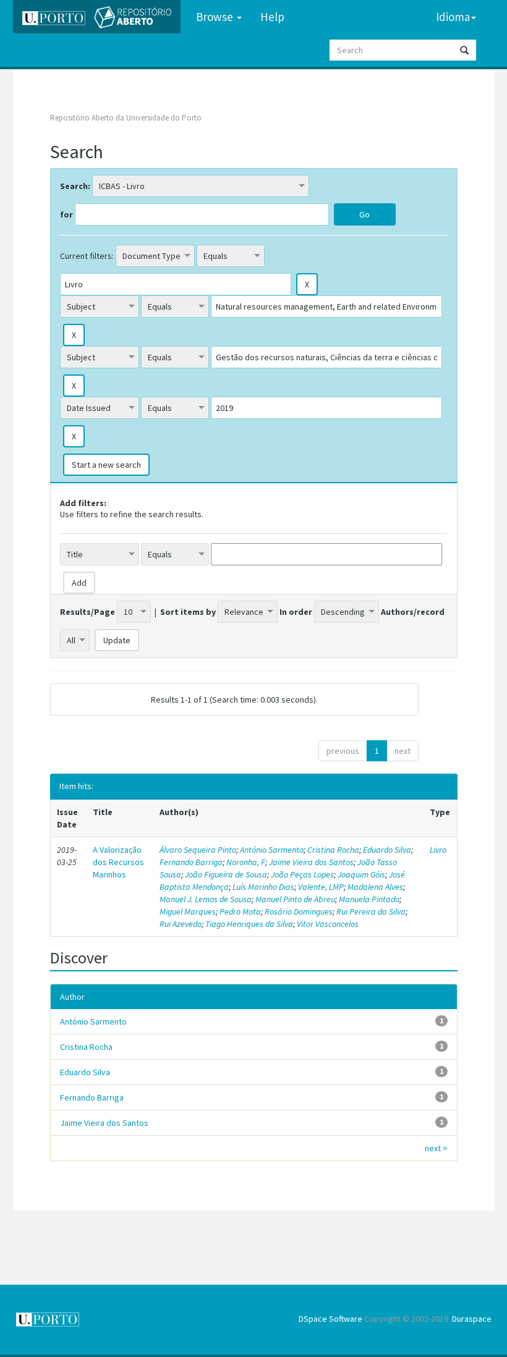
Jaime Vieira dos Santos (311, 862)
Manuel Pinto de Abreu (295, 899)
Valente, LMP (321, 886)
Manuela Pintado (369, 899)
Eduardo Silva (387, 849)
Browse (216, 16)
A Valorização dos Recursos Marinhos (118, 862)
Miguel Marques (188, 911)
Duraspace (472, 1318)
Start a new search (106, 464)
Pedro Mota (240, 911)
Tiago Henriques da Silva (249, 923)
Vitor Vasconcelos (328, 923)
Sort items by (188, 611)
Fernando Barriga (191, 862)
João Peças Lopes (302, 874)
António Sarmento (272, 849)
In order (295, 611)
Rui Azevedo (181, 923)
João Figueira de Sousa (226, 874)
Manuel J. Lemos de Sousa (206, 899)
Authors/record (413, 611)
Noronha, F (245, 862)
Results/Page (87, 611)
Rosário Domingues (299, 911)
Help (272, 16)
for (66, 214)
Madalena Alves (375, 886)
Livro (438, 849)
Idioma (453, 16)
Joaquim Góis (361, 874)
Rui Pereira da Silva (371, 911)
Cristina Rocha (333, 849)
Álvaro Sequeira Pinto (198, 849)
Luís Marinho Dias (263, 886)
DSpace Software (330, 1318)
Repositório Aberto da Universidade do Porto (126, 117)
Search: (75, 186)
